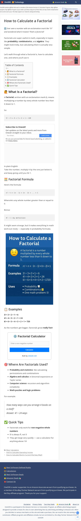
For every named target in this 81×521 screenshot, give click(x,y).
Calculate (29, 350)
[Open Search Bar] (76, 2)
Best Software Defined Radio (18, 467)
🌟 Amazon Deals (12, 478)
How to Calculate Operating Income (19, 452)
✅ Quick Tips (12, 85)
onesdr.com (32, 356)
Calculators (15, 450)
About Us (76, 504)
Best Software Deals (15, 474)
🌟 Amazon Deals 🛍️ (59, 2)
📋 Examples (12, 77)
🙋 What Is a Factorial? (16, 71)
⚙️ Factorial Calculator (16, 80)
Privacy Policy (37, 504)
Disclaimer (27, 504)
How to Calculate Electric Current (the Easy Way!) (24, 455)
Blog (8, 450)
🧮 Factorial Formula (15, 74)
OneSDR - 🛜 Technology (14, 2)
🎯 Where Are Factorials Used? (19, 83)
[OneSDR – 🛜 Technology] (2, 2)
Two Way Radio (49, 504)
